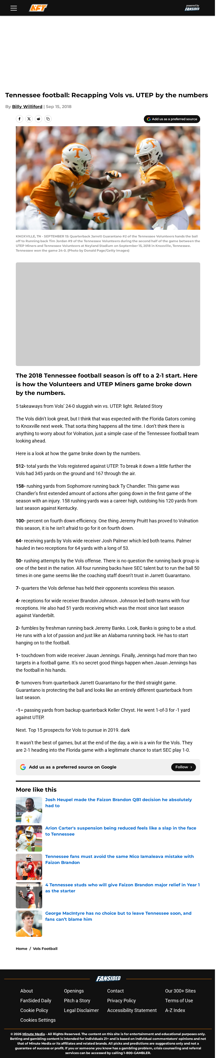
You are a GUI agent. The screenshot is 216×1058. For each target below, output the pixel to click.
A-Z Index (175, 1010)
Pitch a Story (77, 1000)
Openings (74, 991)
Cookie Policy (34, 1010)
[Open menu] (14, 8)
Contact (115, 991)
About (26, 991)
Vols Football (45, 948)
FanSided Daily (35, 1000)
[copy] (48, 119)
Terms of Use (179, 1000)
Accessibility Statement (132, 1010)
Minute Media (33, 1034)
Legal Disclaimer (81, 1010)
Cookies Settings (38, 1020)
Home (21, 948)
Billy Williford (27, 106)
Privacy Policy (121, 1000)
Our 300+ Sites (180, 991)
